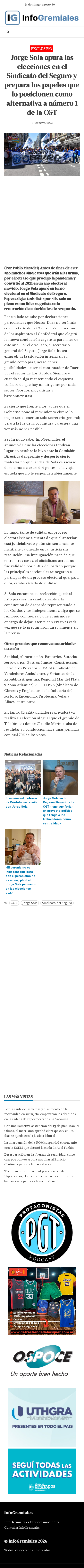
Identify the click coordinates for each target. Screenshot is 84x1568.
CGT (14, 903)
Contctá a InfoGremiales (22, 1527)
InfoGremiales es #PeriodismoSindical (32, 1522)
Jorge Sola (29, 903)
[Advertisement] (42, 222)
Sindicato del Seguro (57, 903)
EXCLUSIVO (41, 49)
